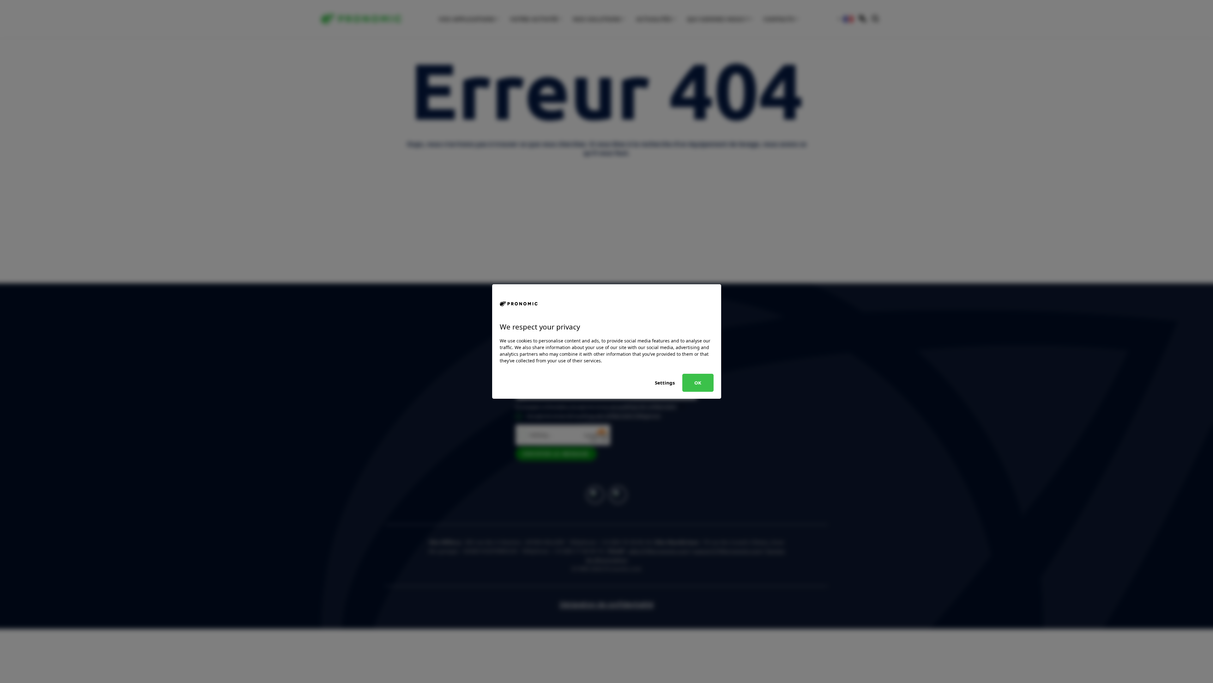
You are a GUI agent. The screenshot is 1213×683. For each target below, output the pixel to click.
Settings (665, 382)
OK (697, 382)
